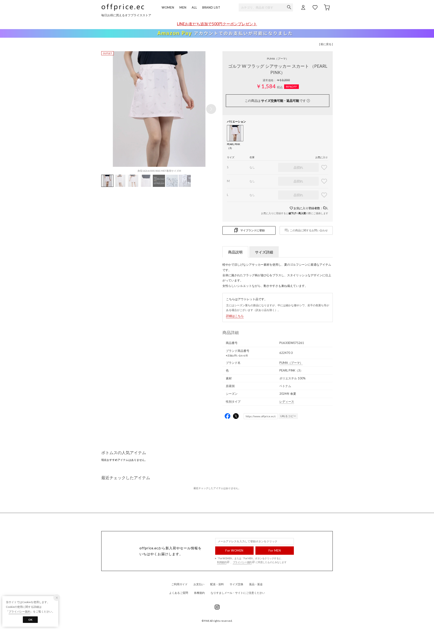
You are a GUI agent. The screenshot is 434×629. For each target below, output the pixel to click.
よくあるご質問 (178, 592)
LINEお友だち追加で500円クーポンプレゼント (217, 23)
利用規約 (221, 562)
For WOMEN (234, 550)
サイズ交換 (236, 584)
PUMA (277, 58)
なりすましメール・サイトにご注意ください (238, 592)
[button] (211, 109)
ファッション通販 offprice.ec (122, 7)
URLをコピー (288, 416)
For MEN (275, 550)
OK (30, 619)
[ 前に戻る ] (326, 44)
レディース (286, 401)
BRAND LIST (211, 7)
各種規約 (199, 592)
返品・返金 (256, 584)
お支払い (198, 584)
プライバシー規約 (242, 562)
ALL (194, 7)
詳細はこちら (235, 316)
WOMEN (168, 7)
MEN (182, 7)
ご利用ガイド (179, 584)
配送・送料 (217, 584)
